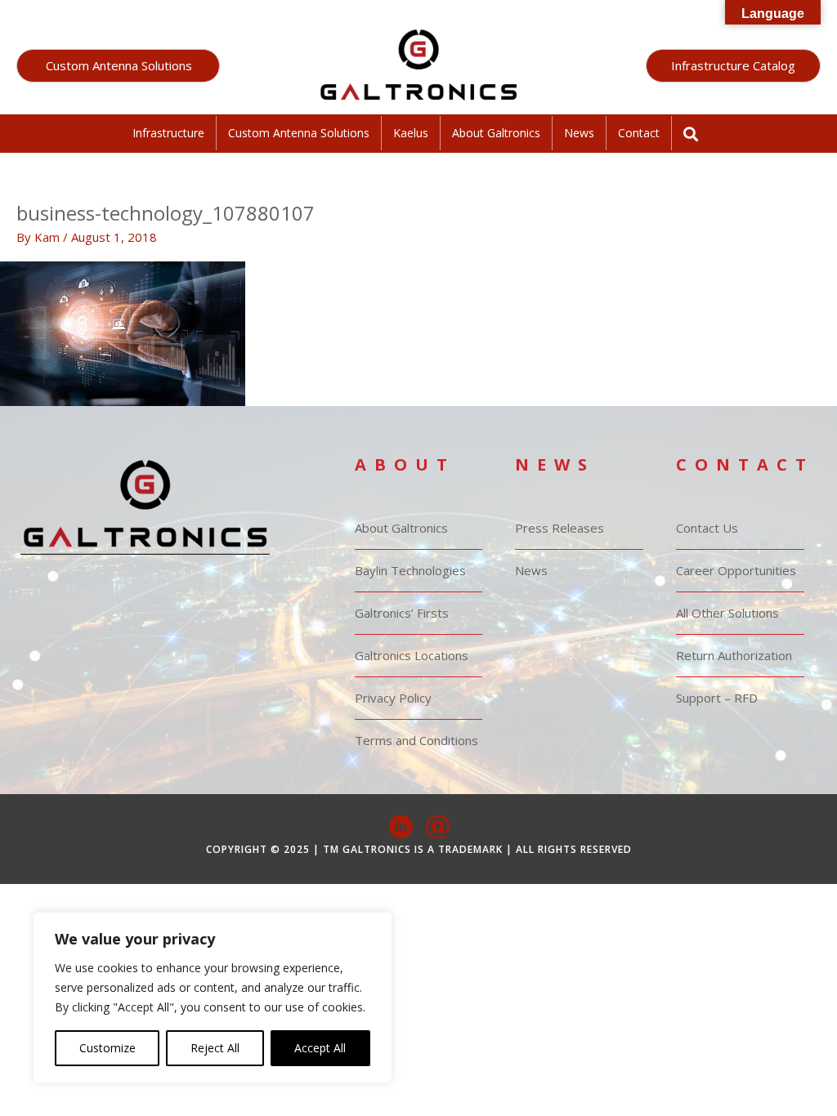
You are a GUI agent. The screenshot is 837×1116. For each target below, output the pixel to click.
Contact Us (707, 528)
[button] (118, 66)
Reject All (214, 1048)
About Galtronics (496, 133)
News (579, 133)
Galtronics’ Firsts (402, 613)
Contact (639, 133)
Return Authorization (734, 655)
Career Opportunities (736, 570)
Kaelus (410, 133)
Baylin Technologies (410, 570)
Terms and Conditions (416, 740)
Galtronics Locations (411, 655)
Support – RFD (717, 698)
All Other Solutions (727, 613)
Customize (107, 1048)
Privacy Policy (393, 698)
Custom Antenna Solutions (298, 133)
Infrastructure (168, 133)
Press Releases (559, 528)
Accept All (320, 1048)
